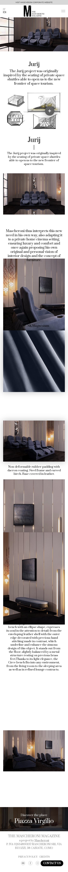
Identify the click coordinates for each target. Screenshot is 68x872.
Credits (44, 857)
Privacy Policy (27, 857)
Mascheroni (41, 840)
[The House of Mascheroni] (34, 11)
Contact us (52, 863)
